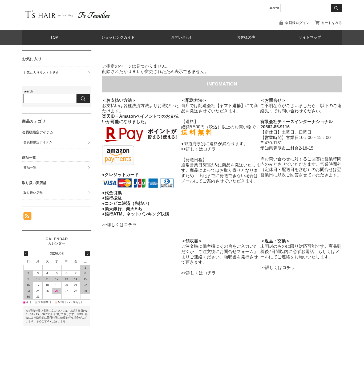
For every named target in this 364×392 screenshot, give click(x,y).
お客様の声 (246, 37)
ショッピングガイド (118, 37)
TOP (54, 37)
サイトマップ (310, 37)
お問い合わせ (182, 37)
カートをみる (331, 23)
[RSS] (27, 217)
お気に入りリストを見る (41, 73)
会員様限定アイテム (37, 142)
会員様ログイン (297, 23)
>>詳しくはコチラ (119, 224)
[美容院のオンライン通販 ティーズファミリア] (67, 19)
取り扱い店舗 (33, 193)
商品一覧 (29, 167)
